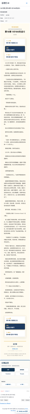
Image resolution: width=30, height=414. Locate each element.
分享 (8, 369)
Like (2, 391)
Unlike (7, 391)
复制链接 (22, 369)
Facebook (8, 373)
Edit (23, 400)
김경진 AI (5, 3)
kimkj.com (15, 348)
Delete (27, 400)
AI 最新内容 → (8, 384)
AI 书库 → (22, 384)
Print (28, 391)
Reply (6, 400)
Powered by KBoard (5, 403)
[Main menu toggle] (26, 3)
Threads (22, 373)
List (2, 400)
